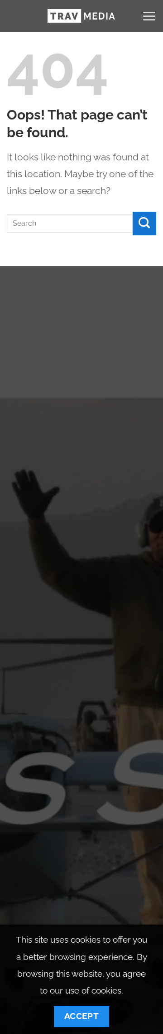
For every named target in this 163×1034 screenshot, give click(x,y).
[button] (149, 16)
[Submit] (144, 223)
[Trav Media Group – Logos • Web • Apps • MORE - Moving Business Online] (81, 16)
